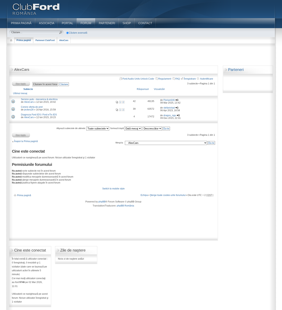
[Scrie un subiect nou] (21, 83)
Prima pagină (23, 40)
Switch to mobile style (113, 188)
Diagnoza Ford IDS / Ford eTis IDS (39, 114)
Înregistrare (190, 78)
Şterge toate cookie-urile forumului (168, 195)
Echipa (144, 195)
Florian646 (169, 100)
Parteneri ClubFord (45, 40)
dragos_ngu (169, 115)
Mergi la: (119, 142)
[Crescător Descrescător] (156, 128)
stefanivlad (169, 107)
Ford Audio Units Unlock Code (138, 78)
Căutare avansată (78, 32)
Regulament (164, 78)
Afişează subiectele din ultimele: (71, 128)
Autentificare (206, 78)
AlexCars (63, 40)
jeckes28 (29, 109)
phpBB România (125, 205)
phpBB (102, 201)
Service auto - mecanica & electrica (39, 99)
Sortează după (117, 128)
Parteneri (236, 69)
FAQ (177, 78)
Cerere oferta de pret (32, 107)
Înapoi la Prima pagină (26, 141)
